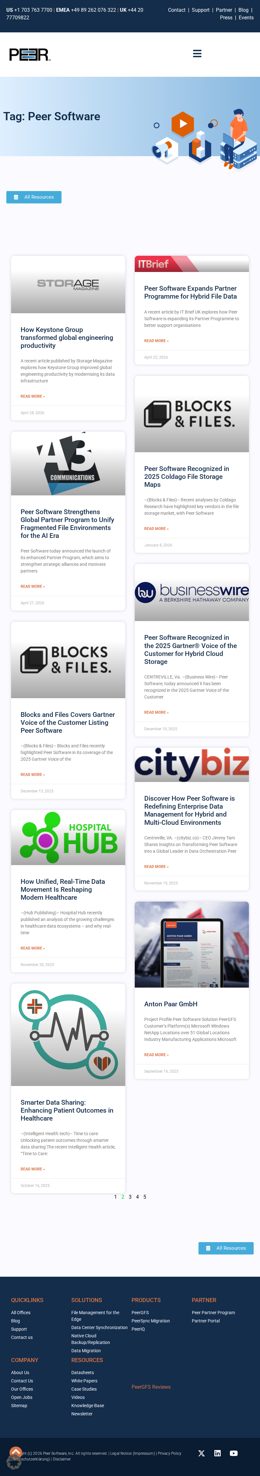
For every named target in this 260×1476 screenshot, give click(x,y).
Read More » (33, 396)
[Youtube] (233, 1453)
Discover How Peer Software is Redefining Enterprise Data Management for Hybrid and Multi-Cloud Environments (189, 810)
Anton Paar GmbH (171, 1004)
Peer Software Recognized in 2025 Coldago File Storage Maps (186, 476)
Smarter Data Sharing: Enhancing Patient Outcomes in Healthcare (67, 1110)
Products (146, 1300)
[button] (14, 1462)
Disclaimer (62, 1459)
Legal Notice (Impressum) (132, 1453)
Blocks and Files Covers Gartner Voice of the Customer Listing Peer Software (68, 722)
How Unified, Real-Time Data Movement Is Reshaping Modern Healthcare (63, 889)
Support (202, 10)
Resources (87, 1360)
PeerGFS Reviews (151, 1387)
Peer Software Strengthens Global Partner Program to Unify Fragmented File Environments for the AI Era (67, 524)
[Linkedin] (217, 1453)
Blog (243, 10)
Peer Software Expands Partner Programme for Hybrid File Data (190, 292)
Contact (178, 10)
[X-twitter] (201, 1453)
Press (227, 18)
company (24, 1360)
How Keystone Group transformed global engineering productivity (67, 337)
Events (246, 18)
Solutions (86, 1300)
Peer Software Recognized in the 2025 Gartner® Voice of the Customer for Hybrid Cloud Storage (190, 649)
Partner (224, 10)
